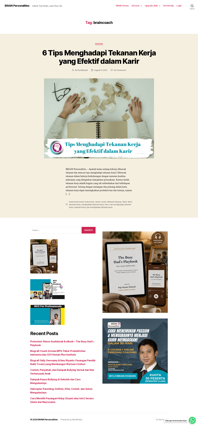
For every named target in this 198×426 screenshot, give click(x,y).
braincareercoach (76, 202)
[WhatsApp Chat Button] (192, 420)
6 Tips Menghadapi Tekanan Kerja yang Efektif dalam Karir (99, 56)
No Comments (120, 70)
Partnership (168, 5)
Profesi (99, 44)
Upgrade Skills (151, 5)
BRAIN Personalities (17, 5)
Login (179, 5)
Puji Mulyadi (83, 70)
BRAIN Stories (122, 5)
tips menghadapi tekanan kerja (99, 207)
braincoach (89, 202)
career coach (100, 202)
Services (136, 5)
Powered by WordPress (71, 419)
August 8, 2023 (100, 70)
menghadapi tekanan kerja (92, 204)
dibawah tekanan (114, 202)
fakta (124, 202)
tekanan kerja (80, 207)
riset (106, 204)
